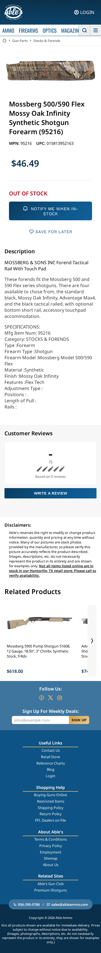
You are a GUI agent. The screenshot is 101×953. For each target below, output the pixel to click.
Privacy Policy (50, 845)
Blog (50, 769)
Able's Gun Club (51, 883)
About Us (50, 864)
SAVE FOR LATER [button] (53, 231)
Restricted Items (50, 801)
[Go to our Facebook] (41, 698)
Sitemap (51, 858)
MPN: (14, 143)
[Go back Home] (4, 40)
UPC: (41, 143)
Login (50, 775)
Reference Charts (50, 763)
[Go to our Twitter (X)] (50, 698)
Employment (50, 852)
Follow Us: (50, 689)
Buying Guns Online (50, 794)
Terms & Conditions (50, 839)
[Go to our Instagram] (59, 698)
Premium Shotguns (50, 890)
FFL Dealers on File (50, 820)
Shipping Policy (50, 807)
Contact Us (51, 750)
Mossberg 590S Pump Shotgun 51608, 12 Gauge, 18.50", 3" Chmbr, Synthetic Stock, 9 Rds (38, 651)
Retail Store (50, 756)
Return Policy (51, 813)
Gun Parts (20, 40)
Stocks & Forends (46, 40)
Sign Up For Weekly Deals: (50, 711)
